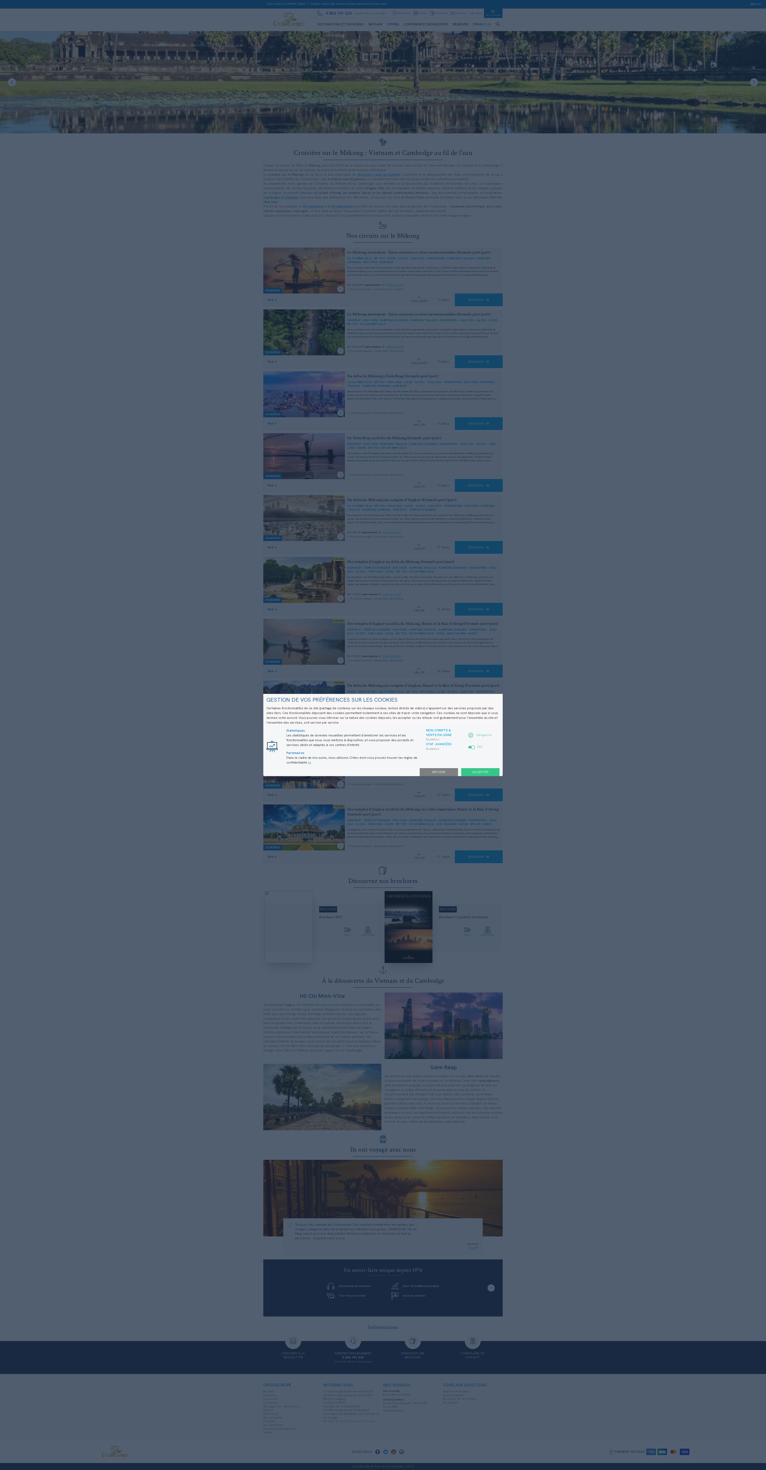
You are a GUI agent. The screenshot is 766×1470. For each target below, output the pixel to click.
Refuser (439, 772)
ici (309, 762)
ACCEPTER (480, 772)
